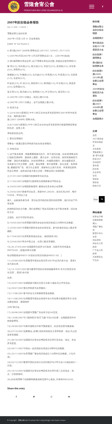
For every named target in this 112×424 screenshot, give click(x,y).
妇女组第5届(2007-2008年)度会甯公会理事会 (98, 107)
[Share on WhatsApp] (51, 397)
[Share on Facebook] (16, 397)
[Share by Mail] (69, 397)
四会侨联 (97, 240)
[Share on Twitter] (34, 397)
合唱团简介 (98, 37)
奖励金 (96, 178)
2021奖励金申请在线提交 (98, 142)
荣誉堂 (96, 182)
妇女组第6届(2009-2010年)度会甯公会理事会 (98, 77)
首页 (95, 135)
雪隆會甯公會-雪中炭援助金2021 (98, 155)
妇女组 (23, 27)
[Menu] (90, 6)
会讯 (95, 175)
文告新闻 (97, 148)
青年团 (96, 165)
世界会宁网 (98, 216)
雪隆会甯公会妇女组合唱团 (98, 30)
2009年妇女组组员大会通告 (98, 92)
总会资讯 (97, 172)
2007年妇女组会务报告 (23, 22)
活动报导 (97, 162)
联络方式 (97, 185)
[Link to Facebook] (102, 6)
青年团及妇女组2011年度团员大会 (98, 46)
